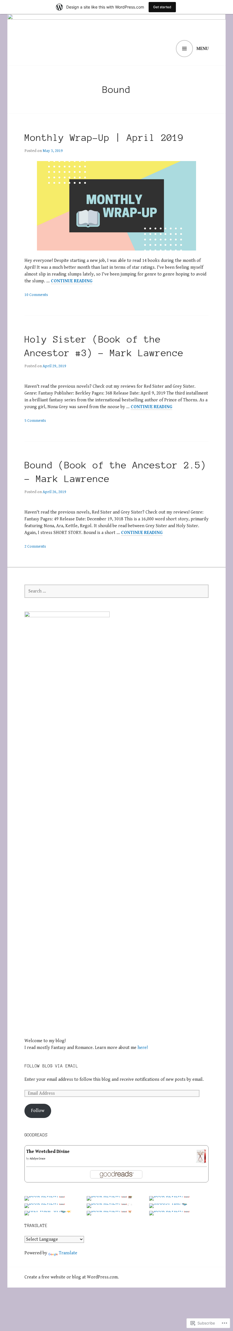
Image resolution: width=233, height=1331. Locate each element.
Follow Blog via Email (51, 1066)
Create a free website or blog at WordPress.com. (71, 1277)
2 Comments (35, 546)
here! (143, 1047)
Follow (37, 1110)
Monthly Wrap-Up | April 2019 (104, 138)
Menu (202, 48)
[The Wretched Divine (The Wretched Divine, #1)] (201, 1160)
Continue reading (71, 281)
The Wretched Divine (48, 1151)
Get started (162, 7)
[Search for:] (116, 591)
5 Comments (35, 420)
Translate (68, 1253)
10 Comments (36, 295)
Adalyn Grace (37, 1158)
